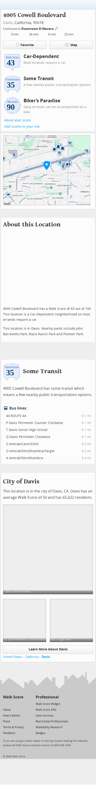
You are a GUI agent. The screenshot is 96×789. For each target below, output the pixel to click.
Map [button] (73, 45)
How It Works (11, 715)
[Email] (20, 703)
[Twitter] (5, 703)
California (31, 657)
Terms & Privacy (13, 727)
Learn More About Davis (48, 649)
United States (12, 657)
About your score (17, 120)
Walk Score (13, 697)
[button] (46, 165)
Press (6, 721)
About (7, 709)
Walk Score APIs (46, 709)
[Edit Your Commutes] (56, 28)
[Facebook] (13, 703)
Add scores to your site (22, 127)
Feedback (9, 733)
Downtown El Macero (37, 29)
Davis (8, 22)
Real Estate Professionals (52, 721)
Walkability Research (49, 727)
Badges (40, 733)
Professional (47, 697)
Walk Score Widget (48, 704)
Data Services (45, 715)
